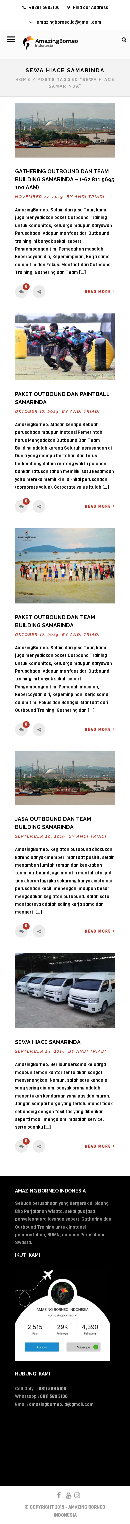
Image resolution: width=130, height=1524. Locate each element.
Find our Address (90, 7)
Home (23, 79)
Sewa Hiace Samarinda (48, 1042)
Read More (98, 291)
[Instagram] (74, 1495)
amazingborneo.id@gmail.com (69, 22)
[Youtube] (65, 1495)
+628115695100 (44, 7)
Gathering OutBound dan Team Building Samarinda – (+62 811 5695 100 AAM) (64, 179)
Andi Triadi (90, 196)
